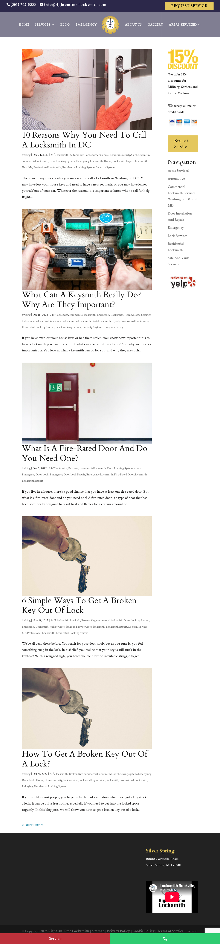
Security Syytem (92, 327)
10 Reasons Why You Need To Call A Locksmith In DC (84, 139)
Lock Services (177, 235)
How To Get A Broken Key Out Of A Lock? (84, 758)
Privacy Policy (118, 931)
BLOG (65, 25)
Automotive (176, 178)
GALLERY (155, 25)
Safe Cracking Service (68, 327)
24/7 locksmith (59, 155)
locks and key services (51, 321)
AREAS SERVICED (183, 25)
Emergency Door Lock (35, 475)
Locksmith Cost (87, 321)
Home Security (142, 315)
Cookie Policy (143, 931)
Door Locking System (62, 161)
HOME (24, 25)
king (28, 155)
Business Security (120, 155)
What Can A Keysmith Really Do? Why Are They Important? (81, 299)
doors (137, 468)
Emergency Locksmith (89, 161)
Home (107, 161)
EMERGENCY (86, 25)
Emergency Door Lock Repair (67, 475)
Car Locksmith (140, 155)
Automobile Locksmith (83, 155)
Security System (105, 167)
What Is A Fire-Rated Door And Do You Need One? (84, 453)
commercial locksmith (35, 161)
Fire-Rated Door (124, 475)
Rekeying (27, 786)
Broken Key (88, 620)
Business (103, 155)
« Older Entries (32, 825)
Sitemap (98, 931)
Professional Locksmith (47, 167)
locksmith (71, 321)
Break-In (75, 620)
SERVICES (42, 25)
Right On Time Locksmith (68, 931)
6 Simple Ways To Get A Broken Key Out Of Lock (79, 605)
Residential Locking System (78, 167)
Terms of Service (170, 931)
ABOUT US (133, 25)
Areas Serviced (178, 170)
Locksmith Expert (123, 161)
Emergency (176, 227)
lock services (29, 321)
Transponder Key (113, 327)
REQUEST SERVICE (189, 5)
